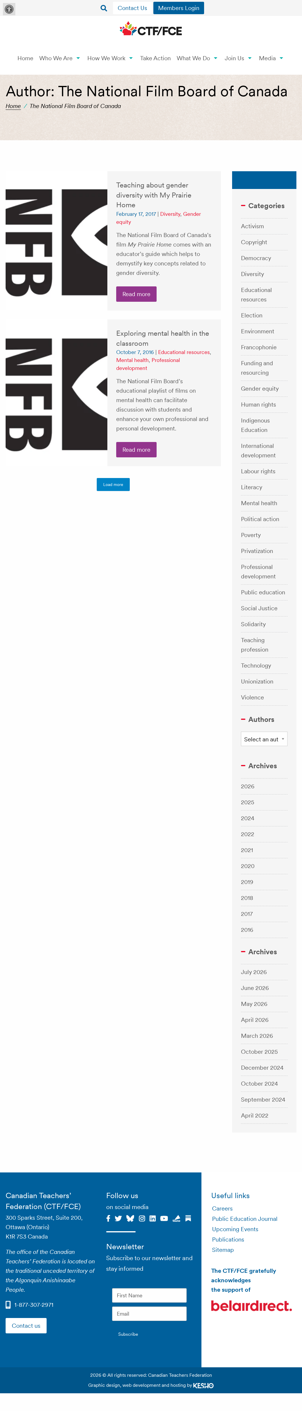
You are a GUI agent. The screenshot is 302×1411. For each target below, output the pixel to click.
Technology (256, 665)
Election (251, 315)
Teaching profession (254, 645)
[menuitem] (133, 8)
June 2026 (255, 987)
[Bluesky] (130, 1217)
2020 (248, 866)
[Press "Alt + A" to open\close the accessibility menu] (9, 9)
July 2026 (254, 972)
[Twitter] (118, 1217)
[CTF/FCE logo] (151, 29)
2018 (247, 897)
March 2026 (257, 1035)
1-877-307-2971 (33, 1304)
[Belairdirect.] (251, 1306)
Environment (257, 331)
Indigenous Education (255, 425)
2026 (248, 786)
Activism (252, 226)
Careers (222, 1208)
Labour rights (258, 471)
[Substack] (188, 1217)
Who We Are (56, 58)
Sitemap (223, 1250)
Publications (228, 1239)
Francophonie (259, 347)
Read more (136, 294)
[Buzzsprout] (176, 1217)
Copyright (254, 242)
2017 (247, 913)
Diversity (170, 214)
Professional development (258, 571)
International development (258, 450)
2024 (248, 818)
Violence (252, 697)
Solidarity (253, 624)
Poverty (251, 535)
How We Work (106, 58)
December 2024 (262, 1067)
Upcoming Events (235, 1229)
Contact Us (132, 8)
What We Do (193, 58)
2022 (247, 834)
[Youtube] (164, 1217)
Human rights (258, 404)
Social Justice (259, 608)
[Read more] (56, 241)
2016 (247, 929)
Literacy (251, 487)
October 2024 (259, 1083)
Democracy (256, 258)
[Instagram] (142, 1217)
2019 (247, 881)
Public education (263, 592)
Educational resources (184, 352)
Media (267, 58)
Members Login (178, 8)
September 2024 (263, 1099)
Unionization (257, 681)
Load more (113, 484)
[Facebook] (108, 1217)
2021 (247, 850)
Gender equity (260, 388)
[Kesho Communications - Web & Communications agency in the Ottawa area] (203, 1385)
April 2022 (254, 1115)
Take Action (155, 58)
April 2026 (255, 1019)
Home (25, 58)
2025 (247, 802)
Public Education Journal (245, 1219)
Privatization (257, 550)
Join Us (234, 58)
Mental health (132, 360)
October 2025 (259, 1051)
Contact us (26, 1325)
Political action (260, 519)
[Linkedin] (153, 1217)
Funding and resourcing (257, 368)
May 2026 (254, 1003)
